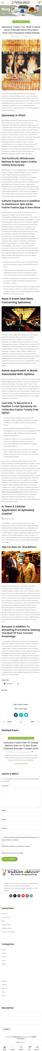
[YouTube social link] (23, 895)
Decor (4, 995)
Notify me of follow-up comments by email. (16, 846)
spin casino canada (21, 704)
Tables (4, 953)
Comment (5, 786)
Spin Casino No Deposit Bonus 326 (21, 738)
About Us (5, 914)
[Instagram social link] (19, 895)
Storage (4, 981)
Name (4, 810)
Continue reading (21, 763)
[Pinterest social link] (27, 895)
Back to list (21, 722)
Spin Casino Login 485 (14, 13)
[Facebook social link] (16, 715)
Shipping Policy (7, 928)
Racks (4, 960)
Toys (3, 992)
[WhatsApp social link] (21, 715)
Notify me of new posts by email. (12, 853)
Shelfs (4, 964)
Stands (4, 957)
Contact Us (5, 917)
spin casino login (21, 709)
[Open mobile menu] (3, 3)
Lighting (4, 988)
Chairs (4, 949)
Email (4, 819)
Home (3, 13)
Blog (3, 921)
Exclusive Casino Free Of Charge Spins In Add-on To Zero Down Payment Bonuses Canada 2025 (21, 745)
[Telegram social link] (26, 715)
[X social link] (14, 895)
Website (4, 828)
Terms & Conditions (8, 932)
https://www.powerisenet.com (12, 492)
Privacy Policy (6, 924)
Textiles (4, 985)
